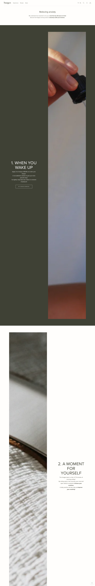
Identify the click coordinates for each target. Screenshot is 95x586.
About (26, 3)
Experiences (15, 3)
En (80, 3)
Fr (78, 3)
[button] (83, 3)
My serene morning (23, 186)
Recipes (22, 3)
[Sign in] (87, 3)
